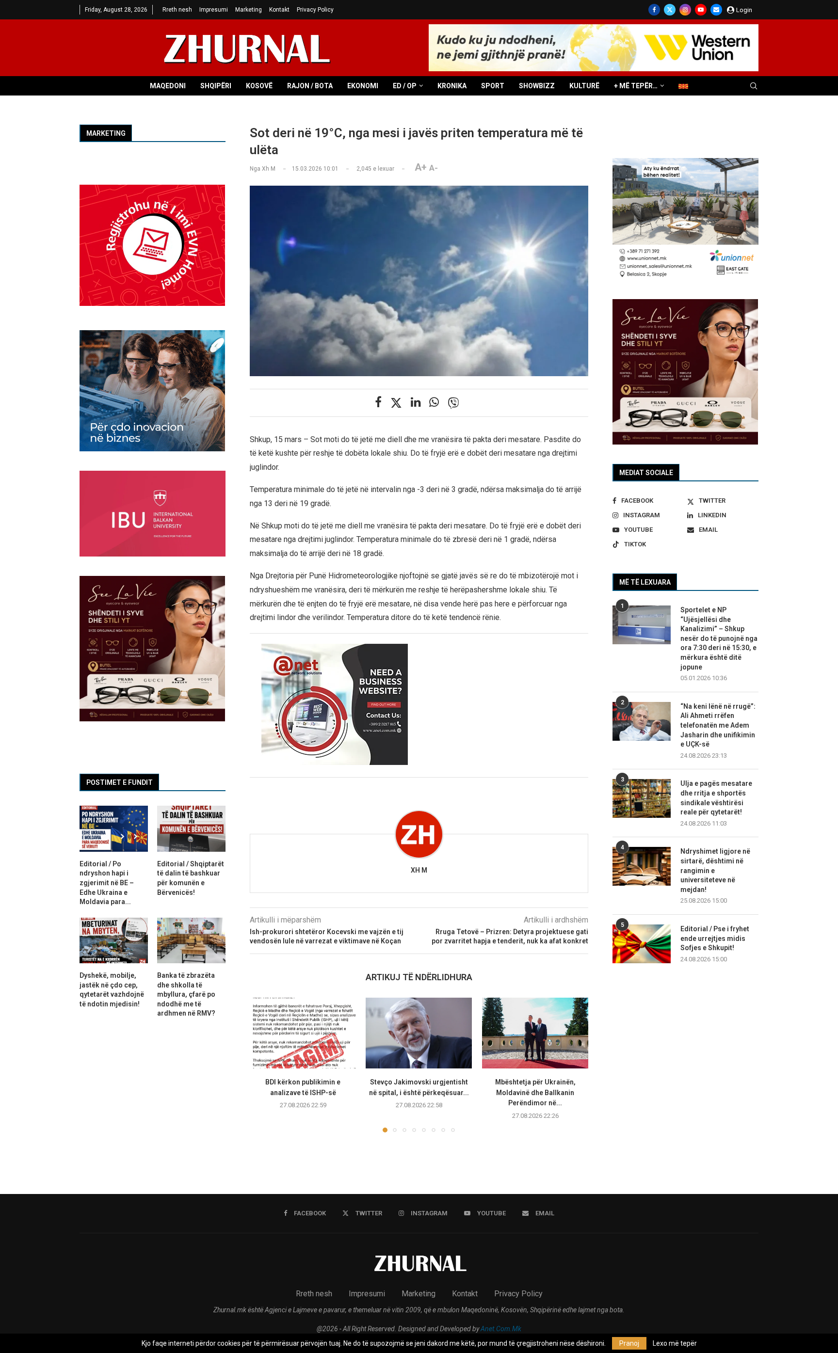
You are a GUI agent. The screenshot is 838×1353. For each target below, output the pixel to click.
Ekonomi (362, 86)
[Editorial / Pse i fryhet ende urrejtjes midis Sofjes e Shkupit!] (641, 943)
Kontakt (279, 9)
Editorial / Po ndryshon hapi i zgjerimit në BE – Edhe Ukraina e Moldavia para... (107, 883)
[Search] (753, 86)
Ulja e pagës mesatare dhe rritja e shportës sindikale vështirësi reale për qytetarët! (716, 798)
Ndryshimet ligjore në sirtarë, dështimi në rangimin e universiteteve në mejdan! (715, 870)
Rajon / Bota (310, 86)
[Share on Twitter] (396, 403)
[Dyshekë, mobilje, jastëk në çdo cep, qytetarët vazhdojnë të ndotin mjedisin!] (114, 940)
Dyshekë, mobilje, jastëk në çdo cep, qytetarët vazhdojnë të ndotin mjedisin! (112, 989)
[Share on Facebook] (378, 402)
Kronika (452, 86)
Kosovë (259, 86)
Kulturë (584, 86)
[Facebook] (654, 10)
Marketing (248, 9)
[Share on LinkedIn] (415, 402)
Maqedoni (168, 86)
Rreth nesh (177, 9)
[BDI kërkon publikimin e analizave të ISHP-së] (303, 1033)
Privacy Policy (315, 9)
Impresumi (213, 9)
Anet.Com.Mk (501, 1329)
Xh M (419, 870)
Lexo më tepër (675, 1343)
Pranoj (629, 1343)
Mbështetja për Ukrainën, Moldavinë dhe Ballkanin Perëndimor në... (535, 1093)
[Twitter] (670, 10)
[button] (263, 1064)
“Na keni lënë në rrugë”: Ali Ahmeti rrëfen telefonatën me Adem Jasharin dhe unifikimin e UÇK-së (718, 725)
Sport (492, 86)
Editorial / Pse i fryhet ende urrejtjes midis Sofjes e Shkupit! (714, 938)
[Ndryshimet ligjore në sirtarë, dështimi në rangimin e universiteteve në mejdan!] (641, 866)
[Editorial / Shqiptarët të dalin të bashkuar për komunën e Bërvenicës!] (191, 828)
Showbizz (537, 86)
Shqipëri (215, 86)
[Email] (716, 10)
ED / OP (405, 86)
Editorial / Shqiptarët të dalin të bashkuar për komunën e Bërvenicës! (190, 878)
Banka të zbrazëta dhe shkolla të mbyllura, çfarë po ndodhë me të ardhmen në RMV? (186, 994)
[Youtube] (701, 10)
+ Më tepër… (636, 86)
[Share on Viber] (453, 403)
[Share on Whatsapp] (434, 402)
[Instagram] (685, 10)
